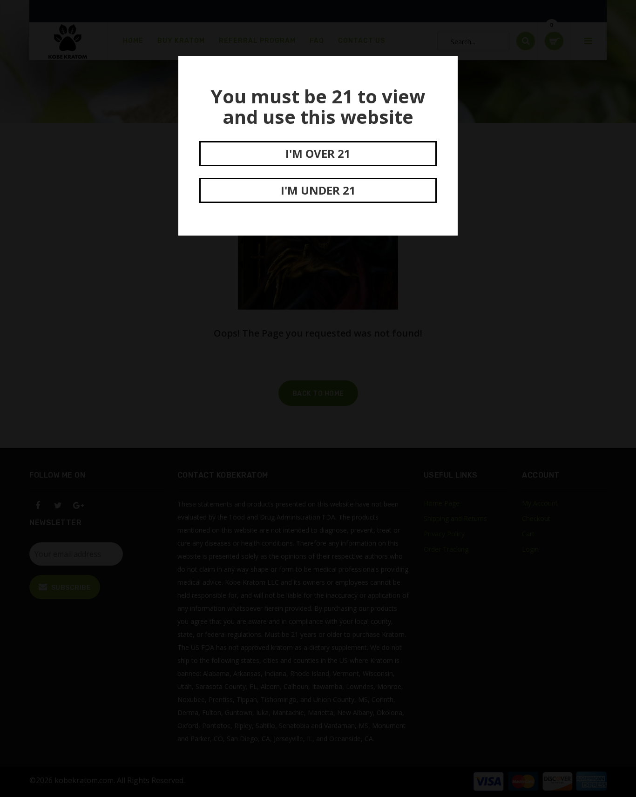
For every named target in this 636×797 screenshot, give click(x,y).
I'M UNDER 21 (318, 190)
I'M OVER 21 (318, 153)
